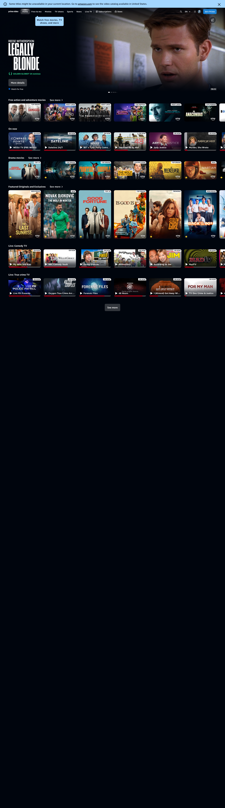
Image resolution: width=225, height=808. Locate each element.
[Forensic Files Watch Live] (95, 287)
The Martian (200, 170)
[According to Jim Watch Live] (165, 258)
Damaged (24, 112)
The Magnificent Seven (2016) (95, 112)
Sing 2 (60, 112)
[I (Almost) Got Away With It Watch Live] (165, 287)
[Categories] (195, 11)
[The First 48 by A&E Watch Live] (130, 141)
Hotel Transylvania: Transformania (130, 112)
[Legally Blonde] (150, 50)
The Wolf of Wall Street (130, 170)
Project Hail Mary (60, 170)
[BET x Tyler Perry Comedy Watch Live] (95, 141)
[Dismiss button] (219, 4)
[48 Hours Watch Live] (130, 287)
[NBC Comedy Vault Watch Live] (60, 258)
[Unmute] (212, 20)
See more (112, 307)
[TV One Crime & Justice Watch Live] (200, 287)
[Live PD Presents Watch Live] (24, 287)
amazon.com (85, 3)
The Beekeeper (165, 170)
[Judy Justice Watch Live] (165, 141)
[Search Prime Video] (181, 11)
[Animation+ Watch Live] (130, 258)
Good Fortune (24, 170)
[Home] (13, 12)
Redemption (165, 112)
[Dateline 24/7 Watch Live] (60, 141)
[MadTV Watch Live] (200, 258)
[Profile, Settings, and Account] (199, 11)
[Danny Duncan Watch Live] (95, 258)
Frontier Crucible (95, 170)
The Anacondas (200, 112)
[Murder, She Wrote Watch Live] (200, 141)
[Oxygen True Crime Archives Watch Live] (60, 287)
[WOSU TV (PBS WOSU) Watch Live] (24, 141)
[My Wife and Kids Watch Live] (24, 258)
